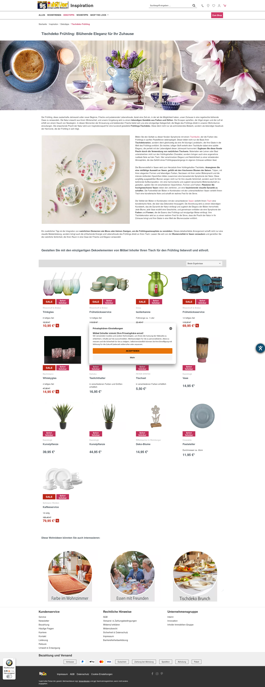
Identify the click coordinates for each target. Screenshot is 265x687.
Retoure (43, 644)
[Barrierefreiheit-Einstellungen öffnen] (260, 348)
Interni (170, 616)
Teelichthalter (97, 378)
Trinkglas (48, 312)
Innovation (172, 620)
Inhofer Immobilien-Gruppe (180, 624)
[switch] (9, 676)
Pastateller (189, 444)
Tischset (141, 378)
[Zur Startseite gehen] (53, 5)
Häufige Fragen (46, 628)
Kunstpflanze (50, 444)
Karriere (43, 632)
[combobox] (170, 5)
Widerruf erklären (111, 624)
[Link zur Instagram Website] (157, 673)
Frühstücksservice (100, 312)
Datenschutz (83, 674)
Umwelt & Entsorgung (49, 647)
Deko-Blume (143, 444)
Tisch (209, 200)
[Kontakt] (202, 5)
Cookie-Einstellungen (101, 674)
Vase (185, 378)
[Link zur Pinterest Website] (161, 673)
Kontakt (42, 636)
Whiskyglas (49, 378)
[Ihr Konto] (219, 5)
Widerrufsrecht (110, 628)
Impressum (108, 636)
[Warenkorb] (224, 5)
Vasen (191, 200)
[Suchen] (194, 5)
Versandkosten (84, 681)
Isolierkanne (143, 312)
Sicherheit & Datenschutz (115, 632)
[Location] (208, 5)
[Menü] (14, 659)
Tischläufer (195, 136)
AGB (105, 616)
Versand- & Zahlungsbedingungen (120, 620)
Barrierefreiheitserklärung (115, 640)
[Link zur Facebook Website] (152, 673)
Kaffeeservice (51, 507)
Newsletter (44, 620)
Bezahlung (44, 624)
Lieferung (43, 640)
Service (42, 616)
